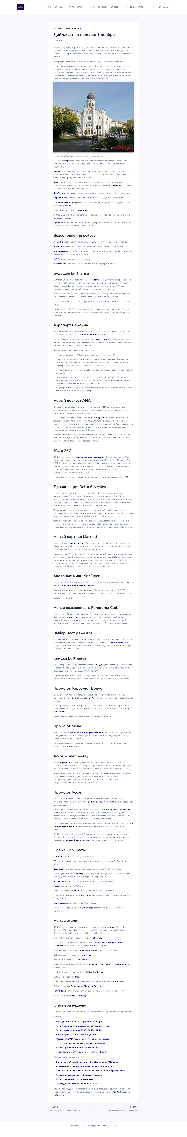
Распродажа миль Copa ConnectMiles (74, 1079)
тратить (73, 617)
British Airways (60, 251)
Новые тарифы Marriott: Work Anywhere (76, 1034)
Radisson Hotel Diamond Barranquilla (107, 964)
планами (115, 185)
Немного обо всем (98, 6)
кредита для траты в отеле (100, 801)
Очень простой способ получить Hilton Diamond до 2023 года (87, 1062)
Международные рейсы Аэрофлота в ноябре (79, 1021)
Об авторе (115, 6)
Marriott (111, 927)
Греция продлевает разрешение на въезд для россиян (83, 1026)
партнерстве (77, 543)
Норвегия (58, 197)
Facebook (125, 1092)
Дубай (56, 222)
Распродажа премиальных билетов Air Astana (79, 1075)
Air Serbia (58, 241)
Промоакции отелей (134, 6)
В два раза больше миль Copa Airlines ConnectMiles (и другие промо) (91, 1070)
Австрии (83, 210)
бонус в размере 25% (83, 698)
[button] (63, 7)
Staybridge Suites (88, 950)
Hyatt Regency (79, 995)
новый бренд (97, 417)
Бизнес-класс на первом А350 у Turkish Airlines (79, 1030)
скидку (99, 664)
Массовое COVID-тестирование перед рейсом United (82, 1039)
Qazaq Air (58, 869)
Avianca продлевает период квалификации (77, 1047)
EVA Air (57, 259)
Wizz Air (57, 861)
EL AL (56, 886)
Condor (78, 873)
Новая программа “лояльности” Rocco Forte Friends (81, 1052)
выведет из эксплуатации (91, 457)
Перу (67, 160)
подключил (64, 762)
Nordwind (58, 856)
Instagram (58, 1095)
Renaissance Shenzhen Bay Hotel (87, 986)
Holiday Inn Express (92, 938)
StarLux (84, 895)
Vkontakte (114, 1092)
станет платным (116, 642)
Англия (56, 214)
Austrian (57, 246)
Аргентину (60, 263)
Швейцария (59, 193)
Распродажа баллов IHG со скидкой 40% (76, 1083)
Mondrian (74, 976)
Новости (47, 6)
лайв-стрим (101, 339)
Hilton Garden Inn (94, 972)
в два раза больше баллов (76, 840)
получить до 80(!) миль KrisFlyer (78, 585)
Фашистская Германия (64, 202)
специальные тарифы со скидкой (86, 732)
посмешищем (89, 334)
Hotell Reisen (60, 990)
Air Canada (58, 881)
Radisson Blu (82, 959)
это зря (68, 205)
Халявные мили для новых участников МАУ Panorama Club (85, 1066)
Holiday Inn (85, 955)
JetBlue (77, 890)
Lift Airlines (87, 907)
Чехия (56, 182)
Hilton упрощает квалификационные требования (80, 1043)
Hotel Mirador (118, 981)
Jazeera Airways (61, 903)
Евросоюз (58, 171)
